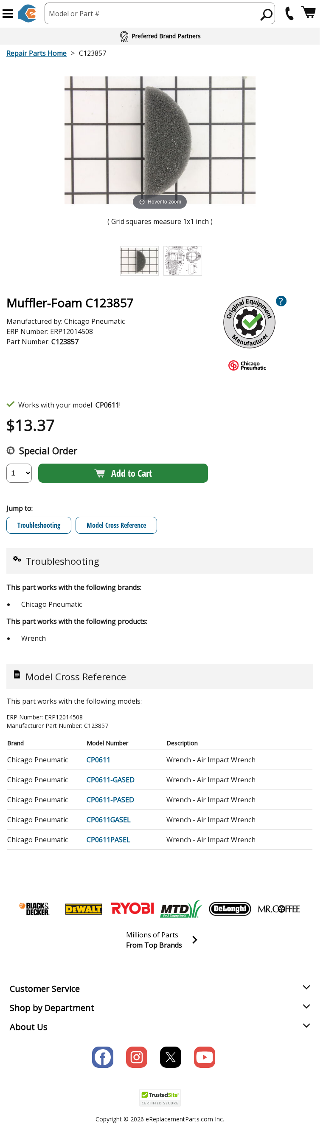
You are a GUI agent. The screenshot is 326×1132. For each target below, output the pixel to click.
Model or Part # (74, 13)
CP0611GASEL (109, 819)
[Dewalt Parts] (83, 909)
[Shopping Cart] (308, 13)
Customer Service (45, 988)
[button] (8, 14)
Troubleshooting (38, 525)
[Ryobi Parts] (132, 909)
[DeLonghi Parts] (230, 909)
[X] (170, 1057)
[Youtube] (204, 1057)
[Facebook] (102, 1057)
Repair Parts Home (36, 53)
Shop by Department (52, 1007)
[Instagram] (136, 1057)
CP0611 (98, 759)
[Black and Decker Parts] (35, 909)
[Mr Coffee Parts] (279, 909)
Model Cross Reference (116, 525)
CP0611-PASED (110, 799)
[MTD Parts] (181, 909)
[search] (267, 14)
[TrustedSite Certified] (160, 1098)
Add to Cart (131, 473)
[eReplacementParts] (27, 13)
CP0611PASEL (108, 839)
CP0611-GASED (111, 779)
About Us (29, 1027)
